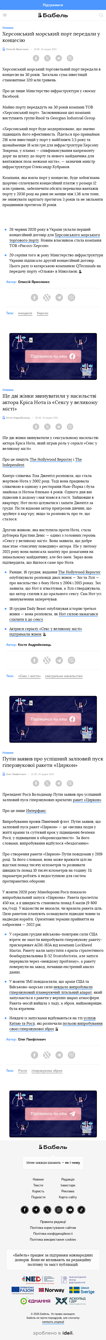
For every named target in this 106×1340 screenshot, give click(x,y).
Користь (38, 1191)
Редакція (67, 1179)
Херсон (42, 313)
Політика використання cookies (53, 1239)
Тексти (38, 1185)
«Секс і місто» (29, 676)
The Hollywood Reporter (51, 459)
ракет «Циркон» (87, 800)
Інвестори (68, 1185)
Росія (22, 1071)
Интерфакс (36, 811)
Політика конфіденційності (53, 1233)
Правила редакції (53, 1222)
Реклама (67, 1191)
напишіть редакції (53, 1321)
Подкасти (38, 1197)
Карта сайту (68, 1197)
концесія (25, 313)
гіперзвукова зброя (47, 1071)
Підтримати (53, 5)
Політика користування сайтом (53, 1228)
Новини (38, 1179)
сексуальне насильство (64, 676)
